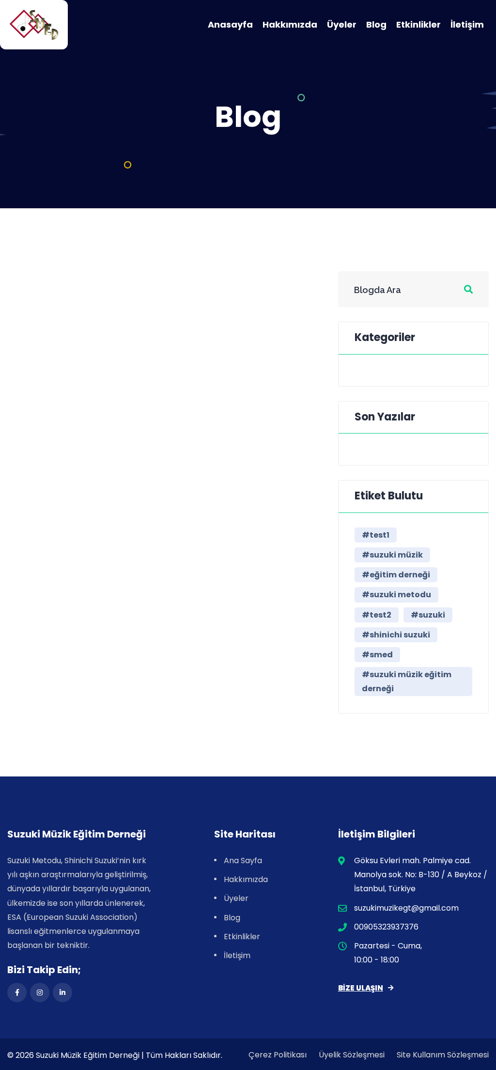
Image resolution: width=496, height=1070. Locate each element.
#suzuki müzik (392, 554)
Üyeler (341, 24)
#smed (377, 654)
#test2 (376, 614)
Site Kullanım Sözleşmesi (443, 1054)
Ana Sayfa (243, 860)
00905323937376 (386, 926)
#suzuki (428, 614)
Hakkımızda (290, 24)
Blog (376, 24)
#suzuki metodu (396, 594)
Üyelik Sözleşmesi (352, 1054)
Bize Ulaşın (360, 988)
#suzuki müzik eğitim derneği (406, 681)
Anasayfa (230, 24)
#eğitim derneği (396, 574)
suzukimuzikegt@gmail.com (406, 908)
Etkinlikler (418, 24)
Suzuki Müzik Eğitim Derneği (88, 1055)
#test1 (375, 535)
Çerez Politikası (277, 1054)
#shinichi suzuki (396, 634)
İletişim (467, 24)
